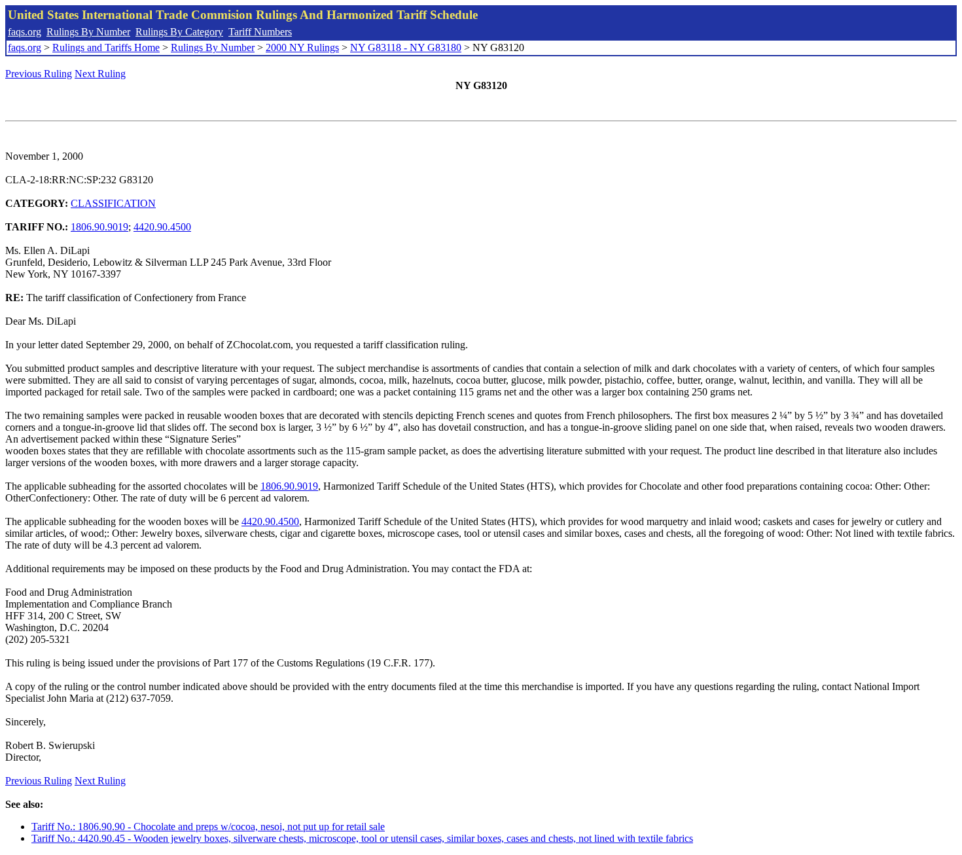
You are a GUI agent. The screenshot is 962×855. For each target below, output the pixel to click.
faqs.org (24, 31)
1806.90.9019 (99, 226)
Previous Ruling (38, 73)
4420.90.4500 (162, 226)
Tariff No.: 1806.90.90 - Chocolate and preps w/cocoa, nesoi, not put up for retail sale (208, 826)
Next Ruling (100, 73)
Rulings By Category (179, 31)
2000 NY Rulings (302, 47)
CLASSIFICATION (113, 203)
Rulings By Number (88, 31)
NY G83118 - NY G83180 (405, 47)
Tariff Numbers (260, 31)
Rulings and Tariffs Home (106, 47)
